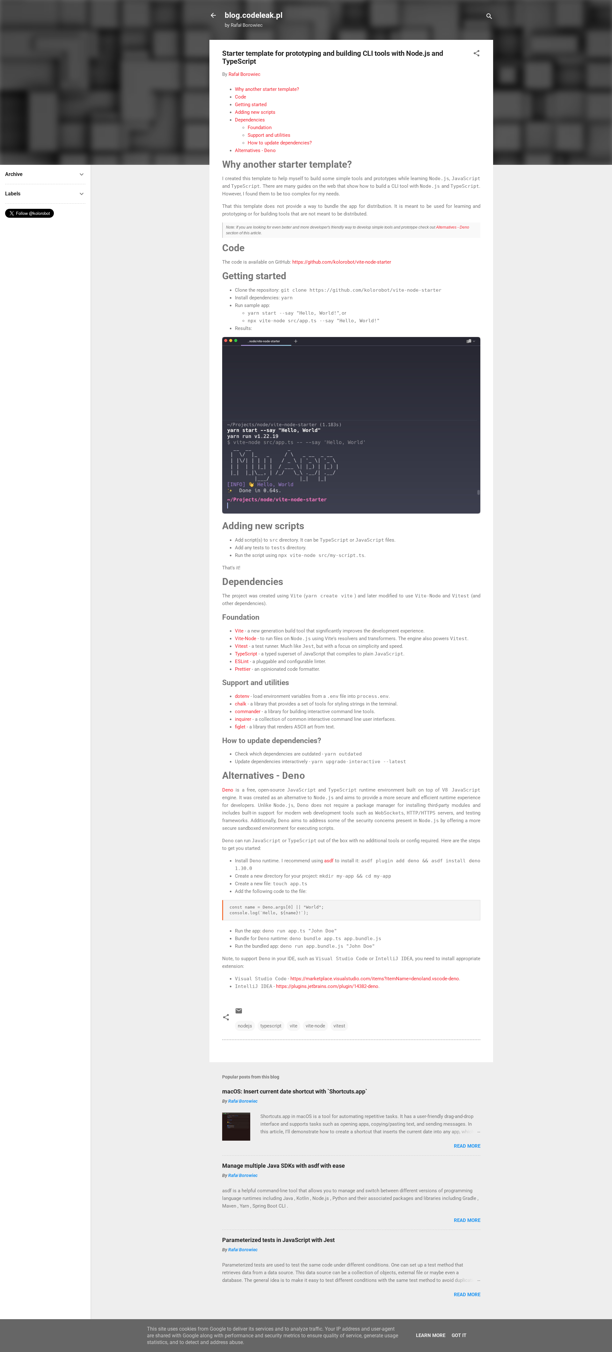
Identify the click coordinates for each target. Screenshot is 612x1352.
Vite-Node (245, 638)
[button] (476, 54)
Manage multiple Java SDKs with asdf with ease (283, 1165)
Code (240, 97)
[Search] (489, 17)
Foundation (260, 127)
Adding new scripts (255, 112)
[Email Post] (239, 1013)
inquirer (243, 719)
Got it (459, 1335)
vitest (339, 1026)
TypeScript (246, 654)
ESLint (242, 661)
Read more (467, 1146)
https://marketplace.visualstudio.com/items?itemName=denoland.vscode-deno (374, 979)
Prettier (243, 669)
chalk (240, 704)
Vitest (241, 646)
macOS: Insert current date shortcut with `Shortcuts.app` (294, 1091)
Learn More (430, 1335)
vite (293, 1026)
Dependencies (250, 120)
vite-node (315, 1026)
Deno (227, 790)
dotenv (242, 696)
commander (247, 711)
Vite (239, 631)
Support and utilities (269, 135)
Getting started (250, 104)
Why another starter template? (267, 89)
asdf (328, 861)
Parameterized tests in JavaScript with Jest (278, 1240)
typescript (270, 1026)
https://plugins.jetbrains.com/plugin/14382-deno (327, 986)
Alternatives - (255, 150)
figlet (240, 727)
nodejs (245, 1026)
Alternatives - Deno (452, 227)
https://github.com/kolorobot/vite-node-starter (341, 262)
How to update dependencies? (280, 143)
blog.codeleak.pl (253, 15)
